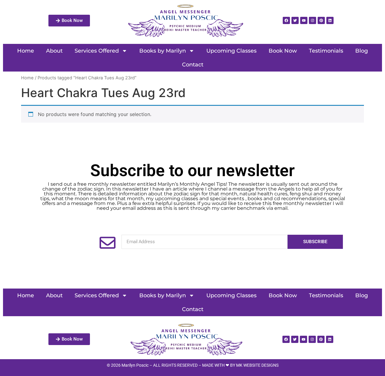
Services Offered (97, 50)
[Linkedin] (330, 20)
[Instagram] (312, 20)
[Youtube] (303, 20)
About (54, 50)
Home (25, 50)
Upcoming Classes (231, 50)
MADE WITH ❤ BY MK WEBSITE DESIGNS (240, 365)
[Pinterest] (321, 20)
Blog (361, 50)
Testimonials (326, 50)
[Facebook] (286, 20)
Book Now (283, 50)
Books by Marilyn (162, 50)
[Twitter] (295, 20)
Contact (192, 64)
